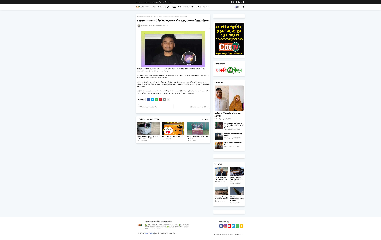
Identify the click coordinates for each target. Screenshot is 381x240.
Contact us (147, 2)
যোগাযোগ (199, 7)
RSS (174, 2)
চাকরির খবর (205, 7)
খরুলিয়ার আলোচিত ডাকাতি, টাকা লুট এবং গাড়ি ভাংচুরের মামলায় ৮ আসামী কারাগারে (148, 137)
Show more (204, 119)
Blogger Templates (152, 236)
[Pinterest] (160, 99)
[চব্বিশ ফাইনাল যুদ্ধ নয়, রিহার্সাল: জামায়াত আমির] (219, 145)
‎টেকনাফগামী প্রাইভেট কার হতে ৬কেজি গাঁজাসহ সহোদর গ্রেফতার (197, 137)
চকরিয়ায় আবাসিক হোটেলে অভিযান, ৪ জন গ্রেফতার (228, 114)
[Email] (164, 99)
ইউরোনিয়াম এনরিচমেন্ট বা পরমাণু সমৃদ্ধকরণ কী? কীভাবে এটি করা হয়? (237, 198)
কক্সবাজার (153, 7)
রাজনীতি (147, 7)
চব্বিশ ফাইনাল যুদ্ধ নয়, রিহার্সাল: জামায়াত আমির (233, 143)
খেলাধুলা (167, 7)
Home (139, 16)
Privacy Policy (156, 2)
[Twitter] (152, 99)
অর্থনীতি (193, 7)
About (219, 235)
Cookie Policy (167, 2)
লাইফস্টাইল (186, 7)
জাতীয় (142, 7)
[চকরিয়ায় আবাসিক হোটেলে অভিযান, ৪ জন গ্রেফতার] (229, 98)
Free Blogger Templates (177, 236)
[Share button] (168, 99)
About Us (139, 2)
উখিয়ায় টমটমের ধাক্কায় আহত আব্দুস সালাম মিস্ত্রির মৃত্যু (233, 134)
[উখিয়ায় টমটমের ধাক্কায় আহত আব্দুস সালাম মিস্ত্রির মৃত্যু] (219, 136)
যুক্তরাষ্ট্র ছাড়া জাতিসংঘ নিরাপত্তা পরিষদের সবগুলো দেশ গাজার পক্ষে (236, 179)
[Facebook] (148, 99)
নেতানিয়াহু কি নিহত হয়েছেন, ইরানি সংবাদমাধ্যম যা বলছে (221, 178)
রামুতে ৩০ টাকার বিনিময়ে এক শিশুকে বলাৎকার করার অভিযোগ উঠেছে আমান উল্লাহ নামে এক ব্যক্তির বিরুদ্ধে (233, 125)
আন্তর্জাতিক (160, 7)
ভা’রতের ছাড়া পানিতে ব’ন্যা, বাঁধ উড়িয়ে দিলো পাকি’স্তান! (221, 198)
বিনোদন (180, 7)
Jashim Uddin (149, 233)
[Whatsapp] (156, 99)
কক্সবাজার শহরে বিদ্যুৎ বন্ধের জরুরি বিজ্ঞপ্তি (172, 136)
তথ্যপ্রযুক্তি (174, 7)
